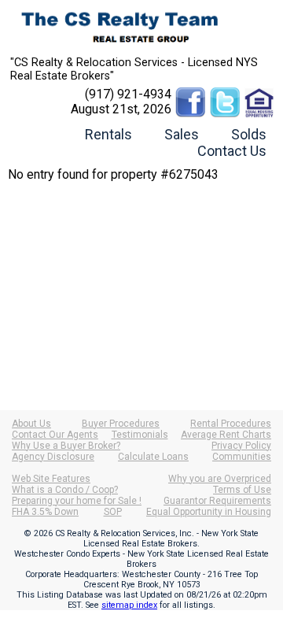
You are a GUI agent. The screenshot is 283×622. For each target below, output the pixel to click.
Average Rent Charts (226, 434)
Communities (241, 456)
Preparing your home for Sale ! (77, 500)
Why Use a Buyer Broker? (66, 445)
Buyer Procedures (121, 423)
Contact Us (231, 151)
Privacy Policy (241, 445)
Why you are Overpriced (219, 478)
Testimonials (140, 434)
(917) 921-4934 (128, 94)
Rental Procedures (230, 423)
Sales (181, 134)
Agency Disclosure (53, 456)
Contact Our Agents (55, 434)
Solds (248, 134)
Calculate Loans (153, 456)
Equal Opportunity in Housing (208, 511)
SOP (113, 511)
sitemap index (129, 605)
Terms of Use (242, 489)
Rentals (108, 134)
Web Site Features (51, 478)
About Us (31, 423)
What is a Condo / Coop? (65, 489)
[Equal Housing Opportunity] (259, 94)
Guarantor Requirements (217, 500)
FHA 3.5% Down (45, 511)
